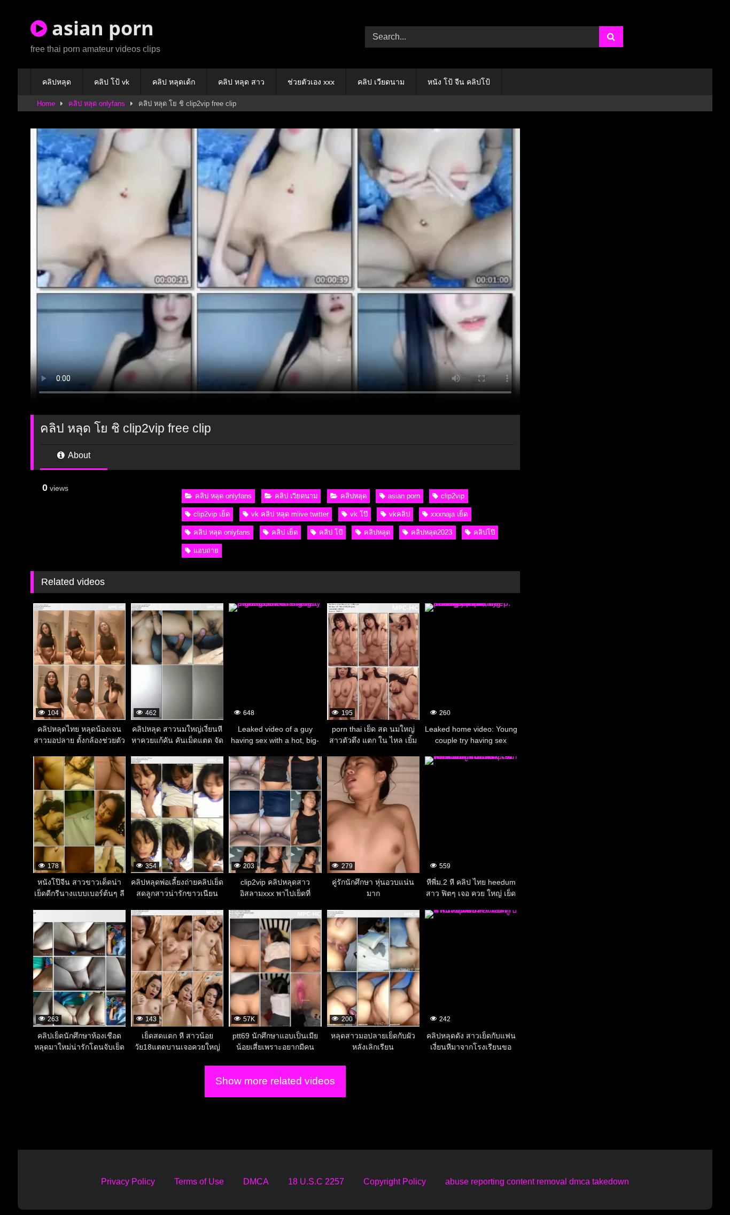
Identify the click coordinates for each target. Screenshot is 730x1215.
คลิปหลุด (56, 82)
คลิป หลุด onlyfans (96, 104)
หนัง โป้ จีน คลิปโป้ (459, 82)
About (78, 455)
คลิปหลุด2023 (431, 532)
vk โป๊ (359, 514)
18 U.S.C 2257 (316, 1181)
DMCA (256, 1181)
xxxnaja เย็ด (449, 514)
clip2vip (452, 496)
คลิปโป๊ (484, 532)
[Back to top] (697, 1183)
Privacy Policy (128, 1181)
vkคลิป (399, 514)
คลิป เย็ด (284, 532)
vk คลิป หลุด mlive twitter (290, 514)
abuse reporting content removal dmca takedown (537, 1181)
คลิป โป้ (331, 532)
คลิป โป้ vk (111, 82)
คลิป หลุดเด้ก (173, 82)
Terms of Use (199, 1181)
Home (46, 104)
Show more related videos (275, 1081)
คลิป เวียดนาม (381, 82)
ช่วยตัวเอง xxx (311, 82)
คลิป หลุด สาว (241, 82)
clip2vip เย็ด (211, 514)
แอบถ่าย (206, 550)
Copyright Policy (394, 1181)
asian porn (100, 28)
